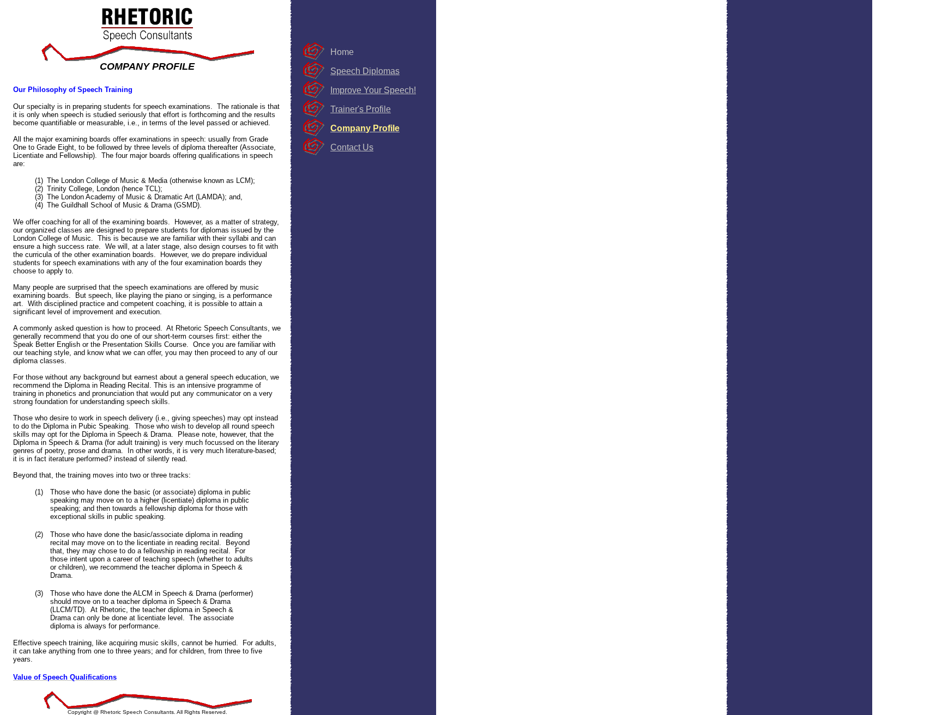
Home (342, 52)
